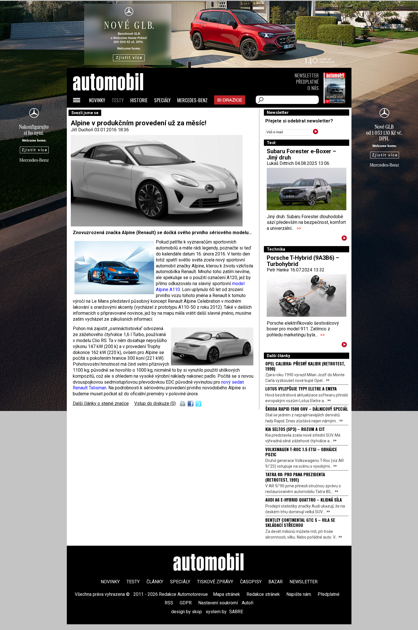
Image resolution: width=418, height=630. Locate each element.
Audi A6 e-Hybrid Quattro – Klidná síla (303, 499)
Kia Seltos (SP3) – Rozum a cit (295, 429)
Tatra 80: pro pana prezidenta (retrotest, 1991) (295, 476)
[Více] (344, 239)
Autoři (247, 603)
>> (299, 228)
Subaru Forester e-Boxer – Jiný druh (301, 154)
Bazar (275, 581)
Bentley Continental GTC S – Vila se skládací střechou (300, 522)
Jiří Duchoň (82, 129)
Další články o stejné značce (101, 403)
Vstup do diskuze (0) (155, 403)
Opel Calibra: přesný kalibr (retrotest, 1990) (305, 366)
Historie (139, 100)
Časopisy (251, 581)
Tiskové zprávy (215, 581)
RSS (169, 603)
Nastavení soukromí (218, 603)
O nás (313, 87)
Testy (118, 100)
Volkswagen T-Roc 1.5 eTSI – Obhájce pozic (301, 451)
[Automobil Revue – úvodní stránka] (115, 114)
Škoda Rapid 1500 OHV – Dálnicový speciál (306, 409)
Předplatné (307, 81)
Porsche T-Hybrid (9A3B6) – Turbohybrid (303, 260)
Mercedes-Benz (192, 100)
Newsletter (307, 75)
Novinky (97, 100)
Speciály (162, 100)
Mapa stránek (226, 594)
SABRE (236, 611)
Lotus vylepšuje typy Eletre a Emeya (301, 388)
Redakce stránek (263, 594)
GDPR (186, 603)
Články (154, 581)
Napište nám (298, 594)
